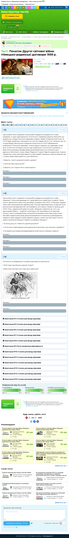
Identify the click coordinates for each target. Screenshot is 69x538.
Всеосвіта (4, 37)
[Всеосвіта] (2, 7)
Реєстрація (59, 7)
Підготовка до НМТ (37, 1)
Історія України (26, 37)
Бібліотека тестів (14, 37)
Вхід (52, 7)
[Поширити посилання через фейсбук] (34, 421)
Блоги (9, 1)
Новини (3, 1)
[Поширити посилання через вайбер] (37, 421)
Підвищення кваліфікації (20, 1)
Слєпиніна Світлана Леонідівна (18, 43)
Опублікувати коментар (16, 523)
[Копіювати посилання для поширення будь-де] (31, 421)
